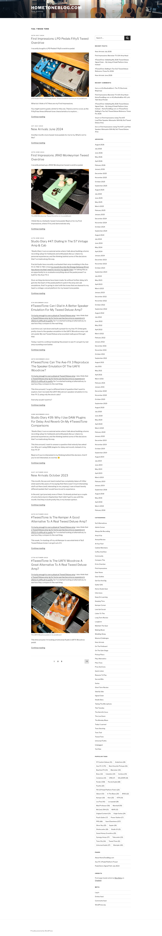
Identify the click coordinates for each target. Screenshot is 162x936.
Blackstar (116, 770)
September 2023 (101, 272)
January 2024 (100, 255)
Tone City (101, 841)
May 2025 (98, 202)
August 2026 (99, 145)
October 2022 (100, 305)
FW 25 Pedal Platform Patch (108, 790)
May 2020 (98, 420)
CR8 (112, 778)
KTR (120, 798)
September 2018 (101, 490)
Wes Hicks (118, 878)
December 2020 (101, 391)
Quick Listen (99, 671)
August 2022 (99, 313)
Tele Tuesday (99, 708)
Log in (97, 892)
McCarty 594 (102, 809)
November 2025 (101, 177)
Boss (99, 774)
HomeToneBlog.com (56, 7)
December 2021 (100, 346)
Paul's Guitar (102, 817)
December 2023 (101, 260)
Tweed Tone (99, 737)
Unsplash (98, 880)
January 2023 (100, 292)
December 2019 (101, 440)
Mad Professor (103, 805)
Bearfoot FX (102, 770)
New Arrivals (99, 642)
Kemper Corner (100, 605)
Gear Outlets (99, 576)
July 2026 (98, 149)
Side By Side (99, 691)
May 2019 (98, 469)
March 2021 (99, 379)
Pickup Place (99, 654)
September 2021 (101, 358)
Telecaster (117, 837)
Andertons (120, 762)
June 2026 (98, 153)
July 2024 (98, 239)
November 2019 (101, 444)
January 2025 (100, 214)
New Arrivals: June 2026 (103, 75)
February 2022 (100, 338)
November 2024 (101, 223)
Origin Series (120, 813)
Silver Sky (101, 825)
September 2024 (101, 231)
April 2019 (98, 473)
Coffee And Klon (101, 552)
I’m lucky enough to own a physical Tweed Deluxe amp (53, 315)
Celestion (110, 774)
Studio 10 (116, 829)
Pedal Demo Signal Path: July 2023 (107, 866)
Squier (113, 825)
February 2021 (100, 383)
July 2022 (98, 317)
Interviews (98, 593)
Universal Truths (100, 741)
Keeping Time (100, 601)
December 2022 (101, 296)
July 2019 (98, 461)
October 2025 (100, 182)
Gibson (100, 794)
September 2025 (101, 186)
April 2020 (98, 424)
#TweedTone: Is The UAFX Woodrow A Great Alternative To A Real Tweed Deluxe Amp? (59, 564)
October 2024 (100, 227)
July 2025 (98, 194)
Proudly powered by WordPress (42, 931)
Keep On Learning (101, 597)
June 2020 (99, 416)
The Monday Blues (101, 720)
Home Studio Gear (101, 589)
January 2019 (100, 485)
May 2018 (98, 498)
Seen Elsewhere (113, 821)
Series (97, 683)
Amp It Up (98, 535)
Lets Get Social (100, 609)
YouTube (98, 749)
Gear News (99, 572)
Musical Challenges (102, 638)
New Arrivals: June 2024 (47, 129)
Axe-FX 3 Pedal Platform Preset (106, 862)
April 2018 (98, 502)
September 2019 (101, 453)
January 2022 (100, 342)
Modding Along (100, 634)
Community (99, 556)
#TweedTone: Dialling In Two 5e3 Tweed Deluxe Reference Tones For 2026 (113, 111)
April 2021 (98, 375)
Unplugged (99, 745)
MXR (115, 809)
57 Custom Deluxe (104, 762)
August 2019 (99, 457)
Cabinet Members (101, 548)
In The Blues (113, 794)
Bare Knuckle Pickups (118, 766)
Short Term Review (101, 687)
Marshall (117, 805)
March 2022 (99, 333)
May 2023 (98, 280)
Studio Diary (99, 700)
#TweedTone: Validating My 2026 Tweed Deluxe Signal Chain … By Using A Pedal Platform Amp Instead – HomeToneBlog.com (112, 106)
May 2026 (98, 157)
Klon (111, 798)
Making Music (100, 630)
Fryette (100, 786)
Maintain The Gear (101, 626)
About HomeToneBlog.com (104, 858)
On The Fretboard (101, 646)
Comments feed (100, 901)
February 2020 (100, 432)
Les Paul (100, 802)
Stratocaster (102, 829)
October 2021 (100, 354)
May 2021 (98, 371)
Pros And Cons (100, 667)
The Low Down (100, 716)
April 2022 (98, 329)
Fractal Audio (114, 782)
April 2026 (98, 161)
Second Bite (99, 679)
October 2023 (100, 268)
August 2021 (99, 362)
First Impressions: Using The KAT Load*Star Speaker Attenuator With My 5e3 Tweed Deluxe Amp (113, 120)
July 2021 (98, 366)
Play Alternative (100, 659)
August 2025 (99, 190)
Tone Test (98, 732)
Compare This (100, 560)
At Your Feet (99, 544)
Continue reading (38, 117)
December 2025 (101, 173)
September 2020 (101, 403)
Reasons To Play (101, 675)
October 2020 (100, 399)
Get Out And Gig (100, 581)
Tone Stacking (100, 728)
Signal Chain (99, 696)
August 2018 (99, 494)
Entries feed (99, 896)
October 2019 (100, 448)
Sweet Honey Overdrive (106, 833)
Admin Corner (100, 527)
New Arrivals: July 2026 (103, 51)
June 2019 (98, 465)
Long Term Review (101, 618)
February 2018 (100, 510)
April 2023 (98, 284)
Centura (122, 774)
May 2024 (98, 247)
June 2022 (98, 321)
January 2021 (99, 387)
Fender (100, 782)
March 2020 (99, 428)
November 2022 (101, 301)
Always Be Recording (102, 531)
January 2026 (100, 169)
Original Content (103, 813)
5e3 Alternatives (101, 523)
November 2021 (101, 350)
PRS (99, 821)
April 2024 (98, 251)
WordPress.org (100, 905)
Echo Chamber (100, 564)
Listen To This (100, 613)
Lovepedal (113, 802)
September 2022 (101, 309)
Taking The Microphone (103, 704)
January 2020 (100, 436)
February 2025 (100, 210)
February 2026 (100, 165)
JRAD (125, 794)
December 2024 (101, 218)
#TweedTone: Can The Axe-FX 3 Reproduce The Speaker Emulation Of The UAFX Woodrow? (60, 366)
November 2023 (101, 264)
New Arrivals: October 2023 (49, 475)
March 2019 (99, 477)
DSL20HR (123, 778)
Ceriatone (101, 778)
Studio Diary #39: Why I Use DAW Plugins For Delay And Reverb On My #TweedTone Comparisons (59, 421)
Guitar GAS (99, 585)
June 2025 (98, 198)
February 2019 (100, 481)
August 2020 (99, 407)
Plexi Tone (98, 663)
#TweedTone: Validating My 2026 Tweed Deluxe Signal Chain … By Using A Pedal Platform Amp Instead (112, 62)
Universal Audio (103, 845)
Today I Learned (100, 724)
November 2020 (101, 395)
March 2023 (99, 288)
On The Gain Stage (101, 650)
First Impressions (101, 568)
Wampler (118, 845)
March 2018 (99, 506)
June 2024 (98, 243)
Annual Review (100, 539)
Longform (98, 622)
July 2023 (98, 276)
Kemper (100, 798)
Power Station (117, 817)
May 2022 (98, 325)
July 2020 (98, 411)
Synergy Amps (103, 837)
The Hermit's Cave (101, 712)
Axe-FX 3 (101, 766)
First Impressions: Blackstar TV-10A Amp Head (111, 55)
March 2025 (99, 206)
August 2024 (99, 235)
